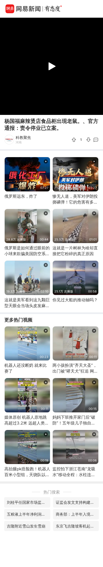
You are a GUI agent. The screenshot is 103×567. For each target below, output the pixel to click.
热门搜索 (51, 492)
